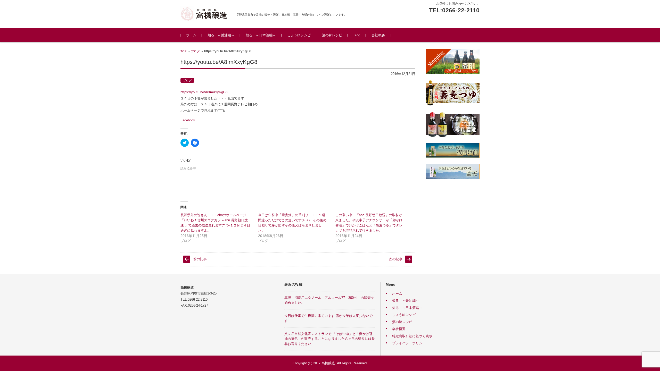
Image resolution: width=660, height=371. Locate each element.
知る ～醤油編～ (221, 35)
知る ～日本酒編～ (261, 35)
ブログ (195, 51)
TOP (183, 51)
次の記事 (395, 259)
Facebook (187, 120)
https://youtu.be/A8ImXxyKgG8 (203, 92)
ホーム (191, 35)
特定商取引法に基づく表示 (412, 336)
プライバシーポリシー (409, 343)
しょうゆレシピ (299, 35)
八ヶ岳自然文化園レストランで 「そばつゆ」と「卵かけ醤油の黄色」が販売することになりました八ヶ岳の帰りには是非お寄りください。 (329, 339)
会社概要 (378, 35)
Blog (356, 35)
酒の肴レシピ (332, 35)
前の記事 (200, 259)
